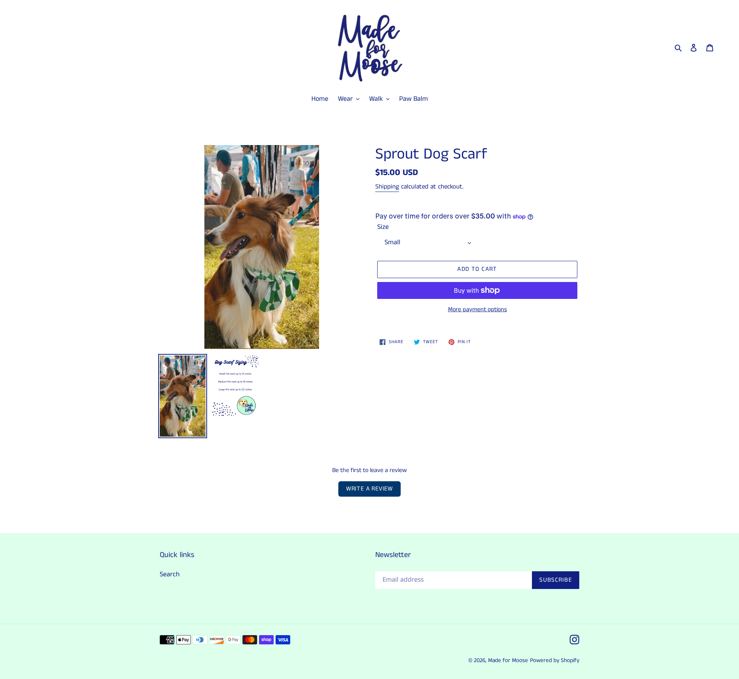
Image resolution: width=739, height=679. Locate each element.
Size (383, 227)
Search (170, 574)
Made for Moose (508, 660)
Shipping (387, 186)
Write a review (369, 488)
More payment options (477, 309)
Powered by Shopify (554, 660)
